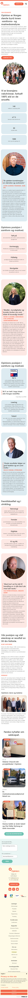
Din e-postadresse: (6, 853)
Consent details (4, 987)
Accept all (14, 990)
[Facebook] (9, 889)
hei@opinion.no (14, 878)
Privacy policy (15, 987)
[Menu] (26, 4)
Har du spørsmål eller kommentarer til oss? (7, 842)
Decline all (14, 993)
